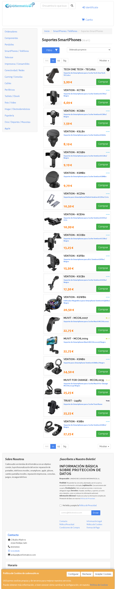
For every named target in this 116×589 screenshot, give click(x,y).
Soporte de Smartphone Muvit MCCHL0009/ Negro (85, 342)
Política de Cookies (99, 585)
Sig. (65, 60)
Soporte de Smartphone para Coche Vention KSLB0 (85, 135)
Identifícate (91, 7)
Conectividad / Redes (14, 70)
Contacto (63, 521)
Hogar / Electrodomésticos (17, 109)
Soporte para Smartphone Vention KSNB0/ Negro (84, 363)
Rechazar (86, 574)
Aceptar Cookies (103, 574)
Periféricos (10, 90)
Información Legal (94, 521)
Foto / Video (10, 102)
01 (53, 60)
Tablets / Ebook (12, 96)
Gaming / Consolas (14, 77)
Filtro (49, 50)
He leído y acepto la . (80, 505)
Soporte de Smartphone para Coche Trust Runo (83, 404)
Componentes (11, 38)
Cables (8, 83)
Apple (7, 128)
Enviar (96, 513)
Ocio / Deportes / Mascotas (17, 122)
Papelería (9, 115)
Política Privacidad (67, 524)
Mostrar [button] (104, 60)
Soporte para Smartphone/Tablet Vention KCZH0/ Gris (86, 197)
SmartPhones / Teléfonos (17, 51)
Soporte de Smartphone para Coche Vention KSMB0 (85, 176)
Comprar (103, 81)
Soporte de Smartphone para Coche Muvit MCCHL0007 (86, 321)
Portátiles (9, 44)
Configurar (73, 574)
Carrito (89, 19)
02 (58, 60)
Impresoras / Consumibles (17, 64)
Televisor (9, 57)
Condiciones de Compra (70, 528)
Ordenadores (11, 31)
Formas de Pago (93, 528)
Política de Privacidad (88, 498)
